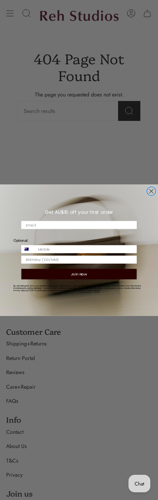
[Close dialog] (151, 190)
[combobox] (28, 248)
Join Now (79, 274)
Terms (97, 290)
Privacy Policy (85, 290)
